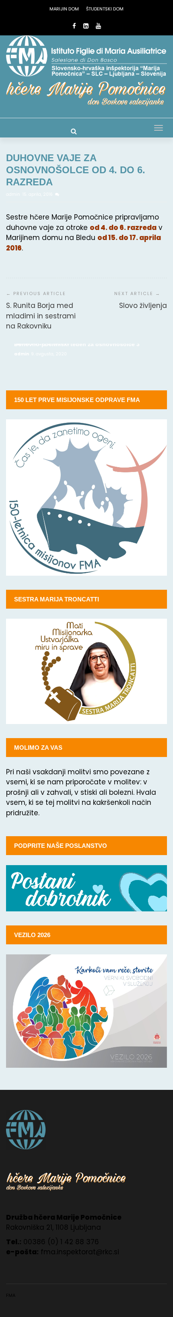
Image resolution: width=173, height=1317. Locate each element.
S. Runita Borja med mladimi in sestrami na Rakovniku (41, 316)
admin (13, 194)
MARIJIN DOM (64, 9)
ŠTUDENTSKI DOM (105, 9)
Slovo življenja (143, 305)
